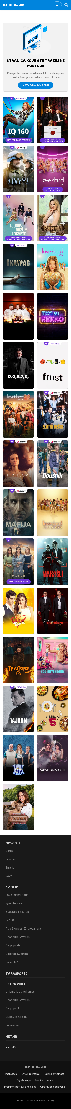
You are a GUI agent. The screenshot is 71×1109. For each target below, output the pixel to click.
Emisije (10, 867)
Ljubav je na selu (16, 1016)
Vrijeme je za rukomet (20, 991)
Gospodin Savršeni (18, 937)
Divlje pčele (13, 945)
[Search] (66, 5)
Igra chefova (14, 903)
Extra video (16, 984)
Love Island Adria (17, 895)
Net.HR (11, 1036)
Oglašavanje (24, 1080)
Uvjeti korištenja (31, 1073)
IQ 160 (10, 920)
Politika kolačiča (44, 1080)
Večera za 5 (13, 1025)
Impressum (11, 1073)
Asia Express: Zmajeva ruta (23, 928)
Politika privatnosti (54, 1073)
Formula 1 (12, 962)
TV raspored (17, 973)
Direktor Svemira (17, 953)
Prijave (12, 1047)
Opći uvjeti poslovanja (52, 1086)
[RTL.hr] (13, 5)
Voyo (9, 876)
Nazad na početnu (35, 85)
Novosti (13, 843)
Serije (9, 850)
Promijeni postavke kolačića (20, 1086)
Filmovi (10, 859)
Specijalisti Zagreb (17, 911)
